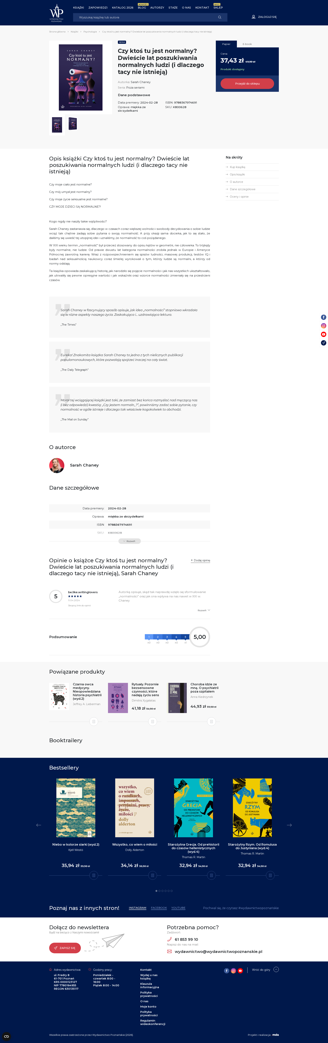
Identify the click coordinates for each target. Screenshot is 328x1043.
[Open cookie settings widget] (6, 1036)
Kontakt (202, 7)
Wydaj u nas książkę (149, 976)
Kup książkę (237, 167)
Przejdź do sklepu (247, 83)
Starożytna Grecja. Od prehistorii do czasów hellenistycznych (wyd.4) (193, 848)
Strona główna (57, 31)
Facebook (159, 907)
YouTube (178, 907)
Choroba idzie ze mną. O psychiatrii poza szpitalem (204, 688)
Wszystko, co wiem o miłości (134, 844)
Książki (78, 7)
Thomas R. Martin (193, 857)
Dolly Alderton (134, 850)
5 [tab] (169, 891)
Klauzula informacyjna (149, 985)
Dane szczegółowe (242, 189)
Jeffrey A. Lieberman (86, 704)
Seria (122, 42)
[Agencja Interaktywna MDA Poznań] (275, 1034)
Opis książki (237, 174)
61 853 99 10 (186, 939)
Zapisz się (67, 948)
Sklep (218, 7)
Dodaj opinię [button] (202, 560)
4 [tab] (165, 891)
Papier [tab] (226, 44)
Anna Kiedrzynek (202, 697)
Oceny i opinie (239, 196)
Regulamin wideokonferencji (152, 1022)
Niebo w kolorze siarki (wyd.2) (75, 844)
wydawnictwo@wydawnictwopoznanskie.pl (218, 951)
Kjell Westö (75, 850)
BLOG (142, 7)
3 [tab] (162, 891)
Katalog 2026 (122, 7)
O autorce (236, 182)
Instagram (137, 907)
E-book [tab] (247, 44)
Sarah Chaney (141, 82)
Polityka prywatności (149, 994)
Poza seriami (135, 87)
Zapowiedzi (98, 7)
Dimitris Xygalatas (143, 700)
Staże (173, 7)
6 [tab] (172, 891)
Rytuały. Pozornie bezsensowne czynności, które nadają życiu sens (145, 690)
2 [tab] (159, 891)
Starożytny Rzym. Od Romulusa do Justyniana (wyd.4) (252, 846)
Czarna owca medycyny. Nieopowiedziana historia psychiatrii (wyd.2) (87, 692)
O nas (186, 7)
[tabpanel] (75, 827)
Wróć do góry (261, 970)
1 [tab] (156, 891)
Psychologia (90, 31)
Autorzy (157, 7)
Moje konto (148, 1006)
